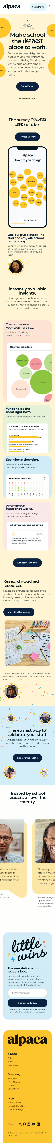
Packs (10, 1061)
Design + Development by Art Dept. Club (27, 1134)
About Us (12, 1078)
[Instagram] (28, 1124)
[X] (20, 1124)
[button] (50, 7)
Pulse (10, 1058)
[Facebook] (24, 1124)
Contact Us (13, 1089)
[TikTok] (33, 1124)
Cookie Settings (15, 1109)
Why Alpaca (14, 1082)
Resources (13, 1065)
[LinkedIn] (38, 1124)
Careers (11, 1085)
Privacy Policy (14, 1102)
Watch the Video (27, 98)
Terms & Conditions (17, 1106)
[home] (11, 7)
